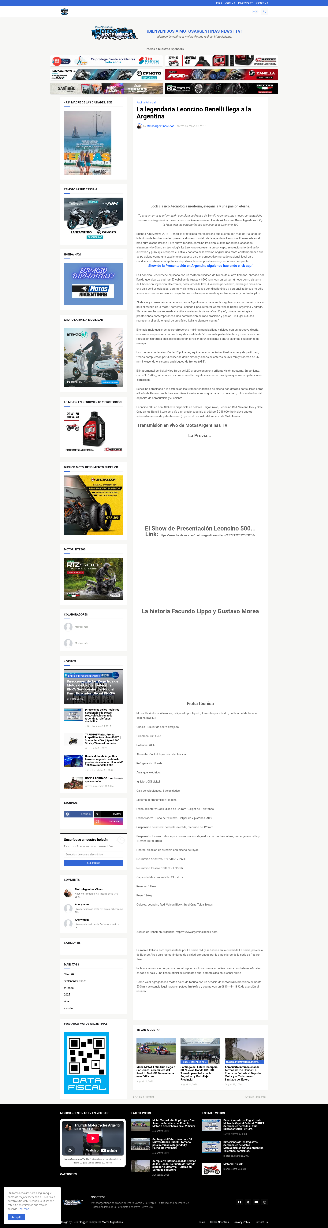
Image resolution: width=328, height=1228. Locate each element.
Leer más (23, 1209)
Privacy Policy (245, 3)
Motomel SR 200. (233, 1164)
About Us (230, 3)
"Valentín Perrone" (75, 981)
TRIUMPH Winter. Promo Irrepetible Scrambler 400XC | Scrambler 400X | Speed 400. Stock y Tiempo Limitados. (103, 739)
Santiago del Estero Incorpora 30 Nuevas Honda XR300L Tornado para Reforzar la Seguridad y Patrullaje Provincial (199, 1073)
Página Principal (146, 102)
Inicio (219, 3)
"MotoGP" (70, 974)
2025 (67, 994)
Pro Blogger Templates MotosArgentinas (98, 1222)
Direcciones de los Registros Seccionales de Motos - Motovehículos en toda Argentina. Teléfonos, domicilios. (102, 715)
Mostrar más (81, 627)
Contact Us (262, 3)
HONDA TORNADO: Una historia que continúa (104, 780)
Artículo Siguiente (255, 1096)
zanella (68, 1008)
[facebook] (239, 1202)
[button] (255, 11)
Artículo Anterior (144, 1096)
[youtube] (256, 1202)
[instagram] (264, 1202)
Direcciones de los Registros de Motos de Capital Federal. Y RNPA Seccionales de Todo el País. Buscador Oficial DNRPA (243, 1124)
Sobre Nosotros (219, 1222)
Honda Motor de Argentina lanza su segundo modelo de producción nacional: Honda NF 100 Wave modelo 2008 (104, 761)
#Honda (69, 987)
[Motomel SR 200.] (211, 1169)
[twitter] (248, 1202)
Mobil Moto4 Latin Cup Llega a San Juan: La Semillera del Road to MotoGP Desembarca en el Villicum (155, 1072)
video (67, 1001)
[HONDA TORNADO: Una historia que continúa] (73, 783)
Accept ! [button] (16, 1217)
